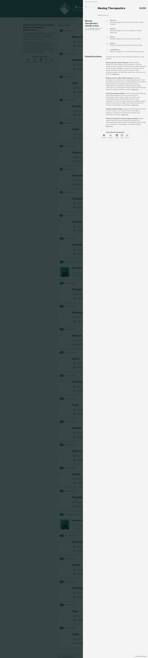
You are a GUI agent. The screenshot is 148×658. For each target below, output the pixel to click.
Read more (115, 74)
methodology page (93, 28)
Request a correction (141, 656)
